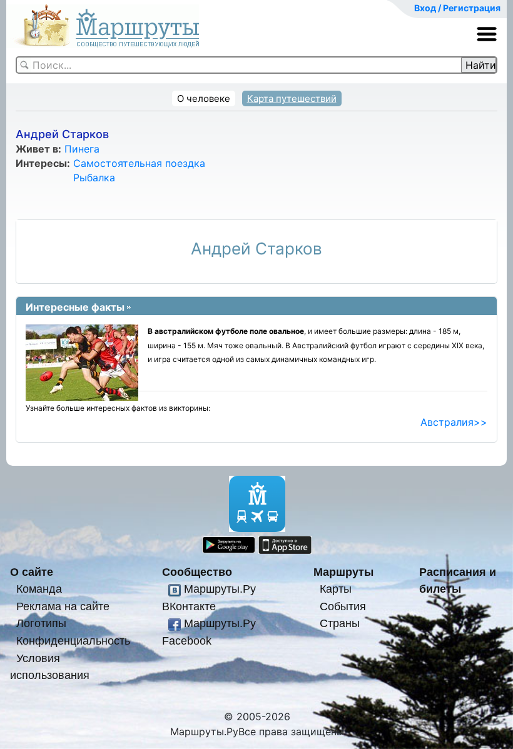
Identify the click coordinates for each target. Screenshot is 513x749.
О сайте (31, 571)
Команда (39, 588)
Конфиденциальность (73, 640)
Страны (340, 623)
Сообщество (197, 571)
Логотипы (41, 623)
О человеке (203, 98)
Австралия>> (453, 422)
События (343, 606)
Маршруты (343, 571)
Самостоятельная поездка (139, 163)
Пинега (81, 149)
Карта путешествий (292, 98)
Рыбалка (94, 177)
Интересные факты (75, 307)
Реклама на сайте (62, 606)
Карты (336, 588)
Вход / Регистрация (457, 8)
